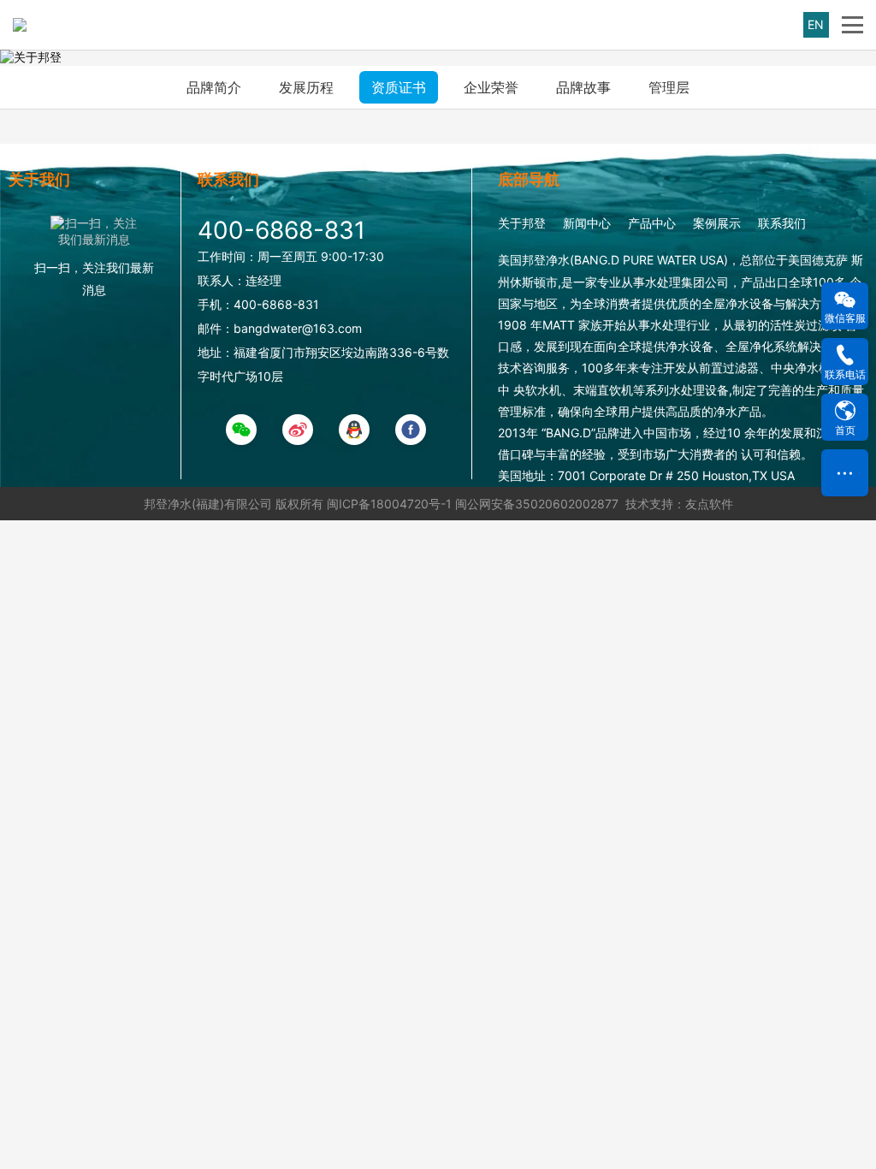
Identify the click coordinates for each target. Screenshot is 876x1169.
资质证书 (398, 87)
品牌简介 (213, 87)
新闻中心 (587, 223)
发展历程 (306, 87)
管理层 (669, 87)
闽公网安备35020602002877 (537, 503)
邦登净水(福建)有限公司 (208, 503)
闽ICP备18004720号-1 (389, 503)
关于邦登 (522, 223)
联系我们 (782, 223)
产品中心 (652, 223)
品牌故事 (583, 87)
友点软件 (709, 503)
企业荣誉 (491, 87)
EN (816, 24)
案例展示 (717, 223)
